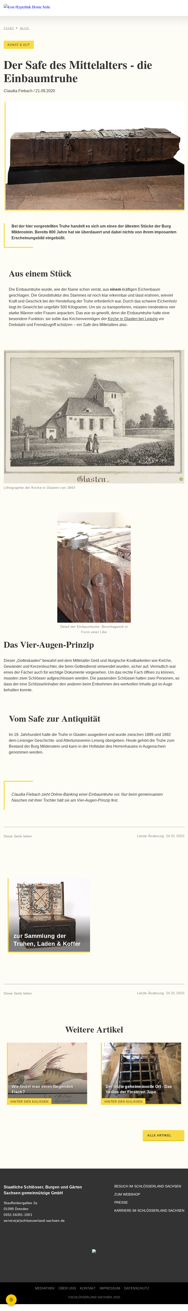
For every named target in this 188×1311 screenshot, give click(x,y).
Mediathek (45, 1288)
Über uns (67, 1288)
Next (170, 1075)
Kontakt (88, 1288)
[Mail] (54, 836)
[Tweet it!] (46, 836)
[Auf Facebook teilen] (38, 836)
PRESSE (121, 1202)
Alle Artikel (159, 1135)
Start (9, 28)
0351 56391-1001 (18, 1215)
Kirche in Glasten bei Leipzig (133, 319)
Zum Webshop (127, 1194)
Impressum (110, 1288)
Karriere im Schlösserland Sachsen (149, 1210)
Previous (18, 1075)
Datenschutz (136, 1288)
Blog (24, 28)
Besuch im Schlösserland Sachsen (147, 1186)
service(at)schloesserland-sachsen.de (34, 1221)
